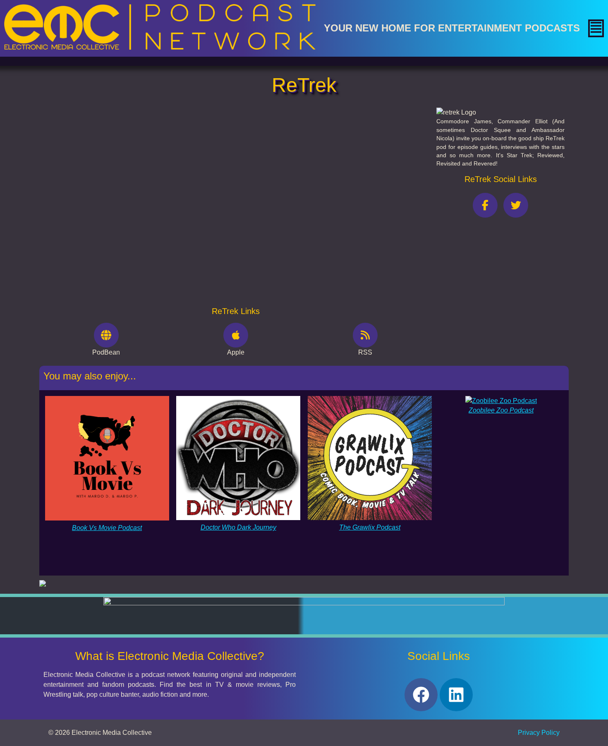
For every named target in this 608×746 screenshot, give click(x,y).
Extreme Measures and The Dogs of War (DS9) (136, 241)
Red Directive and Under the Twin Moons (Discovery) (146, 183)
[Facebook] (421, 694)
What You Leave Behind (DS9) (112, 221)
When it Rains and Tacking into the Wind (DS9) (136, 260)
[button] (596, 28)
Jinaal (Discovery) (94, 164)
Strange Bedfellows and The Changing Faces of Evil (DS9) (153, 279)
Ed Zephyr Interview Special (109, 202)
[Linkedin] (456, 694)
